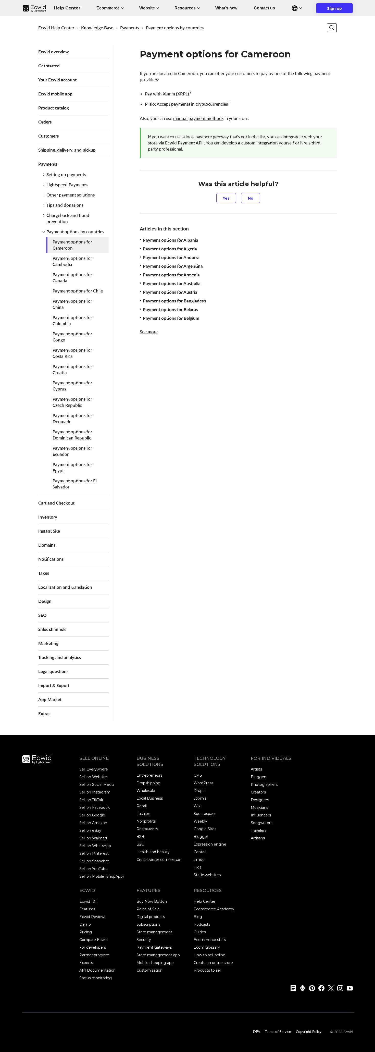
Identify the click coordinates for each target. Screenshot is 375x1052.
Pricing (85, 932)
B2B (140, 836)
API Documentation (97, 970)
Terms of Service (278, 1031)
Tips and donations (64, 205)
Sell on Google (92, 815)
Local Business (149, 798)
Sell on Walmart (93, 838)
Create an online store (213, 962)
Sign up (337, 9)
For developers (92, 947)
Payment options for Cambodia (72, 261)
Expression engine (210, 844)
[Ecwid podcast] (301, 988)
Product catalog (53, 108)
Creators (258, 792)
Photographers (264, 784)
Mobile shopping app (155, 962)
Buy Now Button (151, 901)
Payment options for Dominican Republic (72, 435)
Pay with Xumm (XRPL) (167, 94)
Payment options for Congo (72, 337)
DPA (256, 1031)
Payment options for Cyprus (72, 386)
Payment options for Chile (78, 291)
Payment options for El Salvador (75, 484)
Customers (48, 136)
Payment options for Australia (172, 283)
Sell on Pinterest (94, 853)
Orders (45, 122)
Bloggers (259, 777)
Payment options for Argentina (173, 266)
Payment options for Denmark (72, 418)
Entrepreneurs (149, 775)
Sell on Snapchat (94, 861)
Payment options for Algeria (170, 249)
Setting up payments (66, 174)
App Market (49, 699)
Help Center (204, 901)
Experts (86, 962)
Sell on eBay (90, 830)
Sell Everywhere (93, 769)
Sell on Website (93, 777)
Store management (154, 932)
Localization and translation (65, 587)
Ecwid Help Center (56, 28)
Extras (44, 713)
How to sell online (209, 955)
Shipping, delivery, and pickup (67, 150)
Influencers (261, 815)
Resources (185, 8)
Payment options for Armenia (171, 275)
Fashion (143, 813)
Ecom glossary (207, 947)
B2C (140, 844)
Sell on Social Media (96, 784)
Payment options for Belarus (170, 309)
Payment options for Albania (170, 240)
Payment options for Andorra (171, 257)
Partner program (94, 955)
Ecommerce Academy (214, 909)
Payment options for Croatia (72, 369)
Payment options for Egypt (72, 467)
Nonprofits (146, 821)
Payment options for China (72, 304)
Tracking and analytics (59, 657)
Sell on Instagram (94, 792)
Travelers (258, 830)
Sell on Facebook (94, 807)
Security (143, 939)
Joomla (200, 798)
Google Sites (205, 829)
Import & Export (53, 685)
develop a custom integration (249, 143)
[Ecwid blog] (291, 988)
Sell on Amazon (93, 823)
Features (87, 909)
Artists (256, 769)
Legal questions (53, 671)
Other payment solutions (70, 195)
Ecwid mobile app (55, 94)
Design (45, 601)
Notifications (51, 559)
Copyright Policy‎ (308, 1031)
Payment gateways (154, 947)
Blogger (201, 836)
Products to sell (207, 970)
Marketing (48, 643)
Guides (200, 932)
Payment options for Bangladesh (174, 301)
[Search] (332, 27)
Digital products (150, 916)
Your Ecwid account (57, 80)
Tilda (198, 867)
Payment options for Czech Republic (72, 402)
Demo (85, 924)
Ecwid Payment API (184, 143)
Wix (197, 806)
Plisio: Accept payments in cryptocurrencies (186, 104)
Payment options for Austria (170, 292)
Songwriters (261, 823)
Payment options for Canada (72, 277)
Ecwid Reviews (92, 916)
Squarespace (205, 813)
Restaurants (147, 829)
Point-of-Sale (148, 909)
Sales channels (52, 629)
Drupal (199, 790)
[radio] (226, 198)
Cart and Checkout (56, 503)
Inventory (47, 517)
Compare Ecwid (93, 939)
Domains (46, 545)
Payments (129, 28)
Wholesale (145, 790)
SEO (42, 615)
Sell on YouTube (93, 868)
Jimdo (199, 859)
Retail (141, 806)
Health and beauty (153, 852)
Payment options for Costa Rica (72, 353)
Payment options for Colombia (72, 320)
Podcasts (202, 924)
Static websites (207, 875)
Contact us (264, 8)
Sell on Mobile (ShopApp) (101, 876)
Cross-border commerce (158, 859)
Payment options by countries (175, 28)
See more (149, 331)
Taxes (43, 573)
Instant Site (49, 531)
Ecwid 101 (88, 901)
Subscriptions (148, 924)
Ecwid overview (53, 52)
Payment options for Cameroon (72, 245)
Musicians (259, 807)
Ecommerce (108, 8)
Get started (49, 66)
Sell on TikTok (91, 800)
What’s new (226, 8)
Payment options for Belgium (171, 318)
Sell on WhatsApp (95, 845)
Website (147, 8)
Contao (200, 852)
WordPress (203, 783)
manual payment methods (198, 118)
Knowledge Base (97, 28)
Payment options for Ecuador (72, 451)
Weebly (200, 821)
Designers (260, 800)
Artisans (258, 838)
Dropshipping (148, 783)
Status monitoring (95, 978)
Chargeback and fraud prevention (67, 218)
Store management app (158, 955)
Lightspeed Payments (67, 184)
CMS (198, 775)
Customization (149, 970)
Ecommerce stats (210, 939)
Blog (198, 916)
